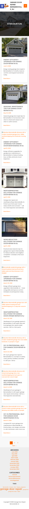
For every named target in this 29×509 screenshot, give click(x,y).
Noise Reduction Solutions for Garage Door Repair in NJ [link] (13, 241)
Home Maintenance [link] (14, 478)
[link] (2, 6)
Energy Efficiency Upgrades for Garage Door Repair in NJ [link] (13, 61)
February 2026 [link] (14, 459)
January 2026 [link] (14, 461)
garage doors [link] (26, 489)
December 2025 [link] (14, 463)
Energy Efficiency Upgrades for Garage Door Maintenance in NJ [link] (14, 144)
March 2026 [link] (14, 458)
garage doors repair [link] (12, 491)
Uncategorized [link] (14, 480)
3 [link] (17, 443)
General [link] (14, 474)
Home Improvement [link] (14, 476)
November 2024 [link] (14, 469)
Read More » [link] (7, 78)
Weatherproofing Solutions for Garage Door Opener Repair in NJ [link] (14, 314)
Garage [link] (18, 487)
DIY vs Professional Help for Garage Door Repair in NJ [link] (14, 347)
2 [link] (14, 443)
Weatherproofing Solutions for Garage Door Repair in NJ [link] (13, 192)
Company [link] (11, 487)
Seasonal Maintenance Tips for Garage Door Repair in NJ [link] (13, 108)
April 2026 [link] (14, 456)
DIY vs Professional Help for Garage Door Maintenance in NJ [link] (14, 416)
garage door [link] (23, 487)
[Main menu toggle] (25, 6)
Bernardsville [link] (5, 487)
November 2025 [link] (14, 465)
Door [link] (15, 487)
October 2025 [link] (14, 467)
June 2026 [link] (14, 452)
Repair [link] (18, 491)
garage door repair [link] (11, 489)
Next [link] (14, 446)
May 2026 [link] (14, 454)
